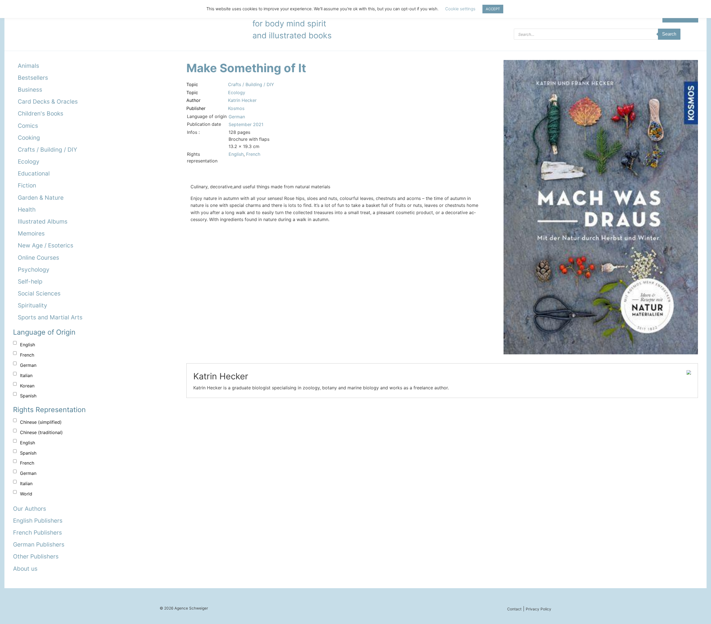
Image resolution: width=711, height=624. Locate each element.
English (27, 344)
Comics (28, 125)
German (28, 365)
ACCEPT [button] (493, 9)
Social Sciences (39, 293)
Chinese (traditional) (41, 432)
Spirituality (32, 305)
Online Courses (38, 257)
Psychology (33, 269)
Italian (26, 375)
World (26, 494)
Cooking (29, 137)
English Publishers (37, 520)
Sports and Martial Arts (50, 317)
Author (193, 100)
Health (27, 209)
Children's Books (40, 113)
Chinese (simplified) (41, 422)
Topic (192, 84)
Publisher (196, 108)
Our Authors (29, 508)
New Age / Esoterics (45, 245)
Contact (514, 609)
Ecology (28, 161)
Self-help (30, 281)
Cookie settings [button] (460, 8)
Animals (28, 65)
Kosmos (236, 108)
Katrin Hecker (242, 100)
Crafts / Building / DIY (47, 149)
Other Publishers (36, 556)
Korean (27, 386)
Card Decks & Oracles (48, 101)
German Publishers (38, 544)
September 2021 (246, 124)
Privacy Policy (538, 609)
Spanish (28, 396)
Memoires (31, 233)
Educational (34, 173)
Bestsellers (33, 77)
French (27, 355)
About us (25, 568)
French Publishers (37, 532)
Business (30, 89)
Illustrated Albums (42, 221)
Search (669, 34)
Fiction (27, 185)
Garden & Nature (41, 197)
